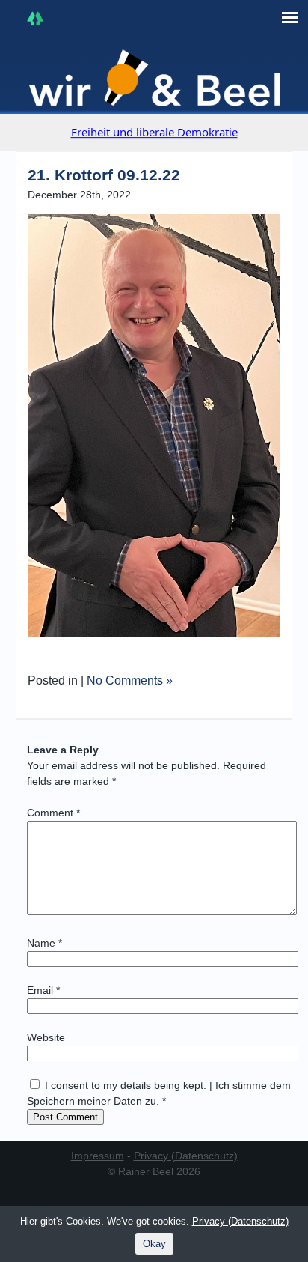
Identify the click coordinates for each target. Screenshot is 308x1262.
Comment (53, 813)
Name (44, 943)
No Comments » (130, 680)
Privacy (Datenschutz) (186, 1156)
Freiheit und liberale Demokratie (154, 131)
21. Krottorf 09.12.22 (104, 174)
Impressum (97, 1156)
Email (43, 990)
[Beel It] (154, 77)
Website (46, 1037)
